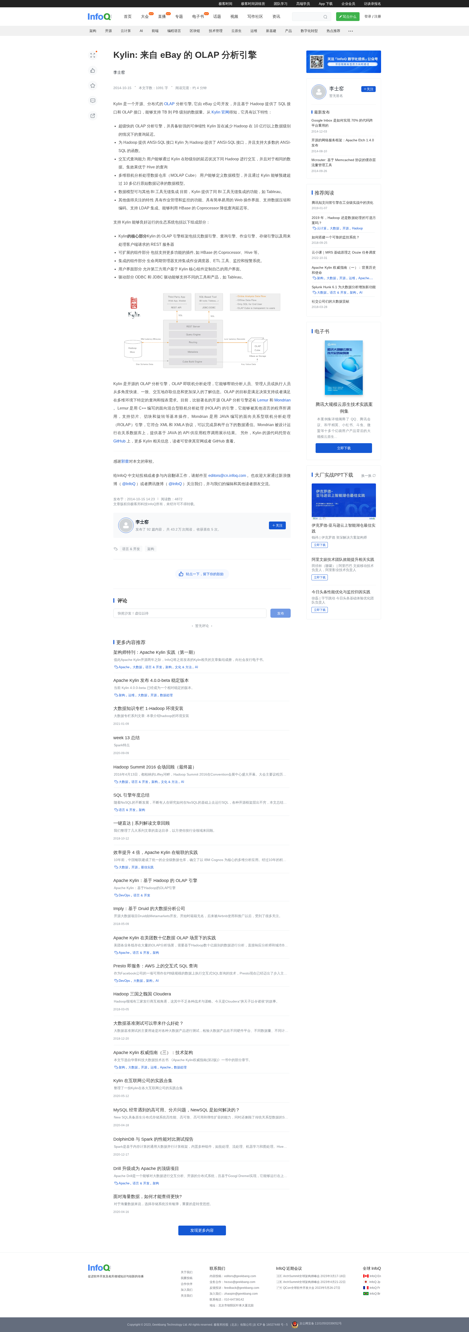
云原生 (236, 31)
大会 (145, 16)
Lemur (262, 400)
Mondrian (282, 400)
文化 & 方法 (183, 667)
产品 (288, 31)
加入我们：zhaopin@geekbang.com (234, 1293)
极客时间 (225, 4)
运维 (253, 31)
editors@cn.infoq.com (227, 475)
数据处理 (166, 695)
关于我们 (186, 1272)
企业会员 (348, 4)
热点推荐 (333, 31)
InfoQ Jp (374, 1282)
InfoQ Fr (375, 1288)
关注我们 (186, 1295)
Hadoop (357, 228)
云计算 (126, 31)
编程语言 (174, 31)
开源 (108, 31)
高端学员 (303, 4)
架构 (92, 31)
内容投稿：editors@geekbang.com (233, 1276)
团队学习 (281, 4)
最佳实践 (147, 867)
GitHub (120, 441)
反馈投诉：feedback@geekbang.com (234, 1288)
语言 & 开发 (131, 549)
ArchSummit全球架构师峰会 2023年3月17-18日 (314, 1276)
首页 (128, 16)
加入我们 (186, 1289)
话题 (217, 16)
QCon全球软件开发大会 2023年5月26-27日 (311, 1288)
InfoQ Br (375, 1293)
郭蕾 (125, 461)
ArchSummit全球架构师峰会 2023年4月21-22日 (314, 1282)
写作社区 (255, 16)
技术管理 (216, 31)
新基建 (271, 31)
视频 (234, 16)
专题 (179, 16)
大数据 (137, 667)
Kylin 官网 (220, 112)
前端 (155, 31)
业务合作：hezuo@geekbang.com (232, 1282)
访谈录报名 (372, 4)
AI (141, 31)
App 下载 (326, 4)
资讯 (276, 16)
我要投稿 (186, 1278)
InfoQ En (375, 1276)
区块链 (195, 31)
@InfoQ (128, 484)
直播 (162, 16)
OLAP (169, 104)
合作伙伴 (186, 1284)
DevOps (124, 895)
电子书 (198, 16)
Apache (124, 667)
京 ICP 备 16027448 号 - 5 (270, 1324)
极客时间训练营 (253, 4)
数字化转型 (309, 31)
